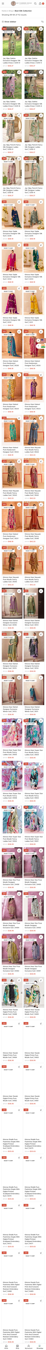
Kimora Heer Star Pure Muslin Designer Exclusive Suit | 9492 (11, 968)
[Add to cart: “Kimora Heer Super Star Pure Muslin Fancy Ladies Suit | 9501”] (41, 807)
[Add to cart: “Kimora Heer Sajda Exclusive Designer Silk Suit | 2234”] (19, 245)
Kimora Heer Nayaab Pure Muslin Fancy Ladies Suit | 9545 (11, 579)
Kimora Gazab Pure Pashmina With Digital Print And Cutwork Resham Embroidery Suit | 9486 (11, 1286)
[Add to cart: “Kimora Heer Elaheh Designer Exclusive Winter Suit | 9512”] (19, 678)
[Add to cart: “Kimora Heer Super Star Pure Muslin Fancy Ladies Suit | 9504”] (41, 721)
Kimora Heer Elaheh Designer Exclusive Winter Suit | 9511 (32, 709)
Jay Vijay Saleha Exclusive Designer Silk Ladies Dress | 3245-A (33, 104)
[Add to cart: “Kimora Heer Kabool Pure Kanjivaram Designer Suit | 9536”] (19, 332)
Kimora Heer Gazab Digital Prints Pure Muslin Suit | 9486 (10, 1012)
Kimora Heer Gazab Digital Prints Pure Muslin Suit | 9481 (32, 1098)
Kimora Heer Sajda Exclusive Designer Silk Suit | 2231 (33, 320)
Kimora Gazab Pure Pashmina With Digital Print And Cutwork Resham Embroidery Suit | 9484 (11, 1334)
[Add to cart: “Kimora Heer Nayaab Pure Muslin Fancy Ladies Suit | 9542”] (41, 461)
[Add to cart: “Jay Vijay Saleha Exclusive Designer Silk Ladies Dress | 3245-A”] (41, 72)
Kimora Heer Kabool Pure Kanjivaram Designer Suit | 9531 (10, 536)
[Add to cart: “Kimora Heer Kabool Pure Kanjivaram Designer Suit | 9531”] (19, 505)
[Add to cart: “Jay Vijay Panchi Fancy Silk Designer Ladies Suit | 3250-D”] (19, 115)
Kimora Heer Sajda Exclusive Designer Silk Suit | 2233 (33, 277)
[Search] (35, 3)
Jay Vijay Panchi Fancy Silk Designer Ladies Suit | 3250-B (12, 190)
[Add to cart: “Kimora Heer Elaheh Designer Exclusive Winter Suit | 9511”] (41, 678)
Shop (11, 11)
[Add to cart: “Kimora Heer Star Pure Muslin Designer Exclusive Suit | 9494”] (19, 894)
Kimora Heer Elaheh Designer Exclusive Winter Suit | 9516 (10, 623)
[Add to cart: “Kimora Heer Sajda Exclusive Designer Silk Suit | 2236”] (19, 202)
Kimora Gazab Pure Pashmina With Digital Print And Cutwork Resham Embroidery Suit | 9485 (33, 1286)
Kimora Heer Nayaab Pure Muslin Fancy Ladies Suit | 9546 (33, 536)
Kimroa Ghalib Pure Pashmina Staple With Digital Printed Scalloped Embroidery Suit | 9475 (33, 1143)
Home (4, 11)
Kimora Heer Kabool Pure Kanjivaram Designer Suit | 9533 (33, 406)
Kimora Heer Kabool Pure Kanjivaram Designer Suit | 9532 (11, 450)
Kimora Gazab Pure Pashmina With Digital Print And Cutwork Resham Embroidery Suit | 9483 (33, 1334)
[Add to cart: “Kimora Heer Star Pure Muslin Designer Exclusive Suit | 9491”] (41, 937)
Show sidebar (10, 22)
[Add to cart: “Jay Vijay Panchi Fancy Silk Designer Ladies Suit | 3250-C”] (41, 115)
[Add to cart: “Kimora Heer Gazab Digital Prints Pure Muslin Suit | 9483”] (41, 1023)
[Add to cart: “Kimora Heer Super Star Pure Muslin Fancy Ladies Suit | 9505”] (19, 721)
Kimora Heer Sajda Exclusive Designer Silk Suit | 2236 (11, 233)
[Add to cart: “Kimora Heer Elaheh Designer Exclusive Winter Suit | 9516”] (19, 591)
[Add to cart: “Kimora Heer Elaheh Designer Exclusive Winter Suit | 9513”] (41, 591)
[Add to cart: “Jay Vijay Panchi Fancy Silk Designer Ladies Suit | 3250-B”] (19, 159)
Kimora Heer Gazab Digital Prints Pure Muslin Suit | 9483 (32, 1055)
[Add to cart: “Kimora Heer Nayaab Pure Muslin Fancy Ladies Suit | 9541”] (41, 548)
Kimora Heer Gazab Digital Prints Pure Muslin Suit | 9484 (10, 1055)
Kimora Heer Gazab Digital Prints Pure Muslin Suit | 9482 (10, 1098)
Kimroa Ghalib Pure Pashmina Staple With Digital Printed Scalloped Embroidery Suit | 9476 (11, 1143)
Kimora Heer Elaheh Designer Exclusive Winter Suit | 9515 (10, 666)
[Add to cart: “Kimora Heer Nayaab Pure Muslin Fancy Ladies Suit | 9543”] (19, 461)
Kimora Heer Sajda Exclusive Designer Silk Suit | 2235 (33, 233)
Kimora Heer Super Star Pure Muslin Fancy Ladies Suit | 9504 (34, 752)
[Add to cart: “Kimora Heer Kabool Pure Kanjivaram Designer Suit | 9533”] (41, 375)
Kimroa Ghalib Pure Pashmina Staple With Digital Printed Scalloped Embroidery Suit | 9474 (11, 1191)
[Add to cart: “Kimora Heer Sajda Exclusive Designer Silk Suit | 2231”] (41, 288)
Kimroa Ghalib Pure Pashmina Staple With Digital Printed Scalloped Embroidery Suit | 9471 (33, 1239)
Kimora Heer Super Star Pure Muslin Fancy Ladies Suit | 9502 (12, 839)
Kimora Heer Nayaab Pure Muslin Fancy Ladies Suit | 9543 (11, 493)
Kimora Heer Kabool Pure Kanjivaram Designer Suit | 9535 (32, 363)
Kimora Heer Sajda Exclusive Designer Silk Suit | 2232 (11, 320)
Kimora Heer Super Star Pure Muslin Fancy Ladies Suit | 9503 (34, 796)
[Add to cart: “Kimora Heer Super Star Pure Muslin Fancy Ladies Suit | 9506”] (19, 764)
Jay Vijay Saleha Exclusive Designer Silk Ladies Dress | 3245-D (11, 60)
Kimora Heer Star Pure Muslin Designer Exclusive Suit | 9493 (33, 925)
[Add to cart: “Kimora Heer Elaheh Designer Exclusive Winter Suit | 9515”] (19, 634)
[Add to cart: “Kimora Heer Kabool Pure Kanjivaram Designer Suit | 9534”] (19, 375)
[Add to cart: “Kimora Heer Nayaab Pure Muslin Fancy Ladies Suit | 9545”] (19, 548)
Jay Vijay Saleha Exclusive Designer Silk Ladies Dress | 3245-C (33, 60)
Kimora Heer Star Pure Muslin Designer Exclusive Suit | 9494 (11, 925)
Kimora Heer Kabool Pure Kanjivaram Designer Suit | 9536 (11, 363)
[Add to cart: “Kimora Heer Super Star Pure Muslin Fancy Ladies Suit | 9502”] (19, 807)
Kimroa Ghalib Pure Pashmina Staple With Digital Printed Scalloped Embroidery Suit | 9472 (11, 1239)
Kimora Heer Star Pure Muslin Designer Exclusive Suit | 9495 (33, 882)
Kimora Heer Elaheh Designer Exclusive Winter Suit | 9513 (32, 623)
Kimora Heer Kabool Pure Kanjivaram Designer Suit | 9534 (11, 406)
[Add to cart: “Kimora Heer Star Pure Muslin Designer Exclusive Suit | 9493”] (41, 894)
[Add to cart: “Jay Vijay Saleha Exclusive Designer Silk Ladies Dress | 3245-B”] (19, 72)
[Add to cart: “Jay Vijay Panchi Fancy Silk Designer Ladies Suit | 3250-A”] (41, 159)
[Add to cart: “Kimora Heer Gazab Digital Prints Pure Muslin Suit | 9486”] (19, 980)
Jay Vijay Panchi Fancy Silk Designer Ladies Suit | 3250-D (12, 147)
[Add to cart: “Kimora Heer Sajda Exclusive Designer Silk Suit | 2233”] (41, 245)
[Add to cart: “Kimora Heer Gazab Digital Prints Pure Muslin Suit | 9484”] (19, 1023)
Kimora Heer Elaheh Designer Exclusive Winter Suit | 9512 (10, 709)
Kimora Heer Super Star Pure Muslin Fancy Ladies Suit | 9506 (12, 796)
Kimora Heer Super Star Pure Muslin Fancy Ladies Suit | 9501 (34, 839)
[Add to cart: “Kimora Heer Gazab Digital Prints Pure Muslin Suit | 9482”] (19, 1067)
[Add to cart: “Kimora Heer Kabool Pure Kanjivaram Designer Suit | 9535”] (41, 332)
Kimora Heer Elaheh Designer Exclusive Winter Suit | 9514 (32, 666)
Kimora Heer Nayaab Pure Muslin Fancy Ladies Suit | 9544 (33, 450)
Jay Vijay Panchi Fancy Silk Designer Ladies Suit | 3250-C (33, 147)
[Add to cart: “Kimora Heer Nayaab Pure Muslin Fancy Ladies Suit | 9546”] (41, 505)
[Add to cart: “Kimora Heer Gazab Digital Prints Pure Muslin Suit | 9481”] (41, 1067)
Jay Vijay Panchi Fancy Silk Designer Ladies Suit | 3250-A (33, 190)
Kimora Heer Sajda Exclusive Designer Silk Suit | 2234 (11, 277)
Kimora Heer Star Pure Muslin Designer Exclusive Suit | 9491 (33, 968)
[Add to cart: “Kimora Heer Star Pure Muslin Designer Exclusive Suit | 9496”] (19, 850)
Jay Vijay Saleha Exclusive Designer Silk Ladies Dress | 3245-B (11, 104)
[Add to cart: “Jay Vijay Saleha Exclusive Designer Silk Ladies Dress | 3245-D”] (19, 29)
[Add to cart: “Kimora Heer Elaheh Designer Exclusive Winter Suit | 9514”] (41, 634)
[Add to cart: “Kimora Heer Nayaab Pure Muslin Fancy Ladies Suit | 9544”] (41, 418)
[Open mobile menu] (3, 3)
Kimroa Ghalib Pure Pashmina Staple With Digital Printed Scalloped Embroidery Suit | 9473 (33, 1191)
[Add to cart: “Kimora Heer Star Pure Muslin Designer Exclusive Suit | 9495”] (41, 850)
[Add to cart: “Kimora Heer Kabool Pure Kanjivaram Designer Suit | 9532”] (19, 418)
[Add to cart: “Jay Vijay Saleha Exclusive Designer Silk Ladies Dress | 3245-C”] (41, 29)
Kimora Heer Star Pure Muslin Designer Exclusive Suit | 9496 (11, 882)
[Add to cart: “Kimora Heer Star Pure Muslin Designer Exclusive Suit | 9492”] (19, 937)
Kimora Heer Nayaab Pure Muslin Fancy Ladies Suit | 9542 (33, 493)
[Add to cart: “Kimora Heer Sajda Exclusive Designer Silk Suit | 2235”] (41, 202)
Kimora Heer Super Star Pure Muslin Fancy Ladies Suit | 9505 (12, 752)
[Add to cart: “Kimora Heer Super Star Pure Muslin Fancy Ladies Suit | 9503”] (41, 764)
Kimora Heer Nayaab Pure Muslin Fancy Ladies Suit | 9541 (33, 579)
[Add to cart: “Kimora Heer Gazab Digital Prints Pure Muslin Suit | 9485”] (41, 980)
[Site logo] (21, 3)
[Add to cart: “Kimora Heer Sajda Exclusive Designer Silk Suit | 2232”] (19, 288)
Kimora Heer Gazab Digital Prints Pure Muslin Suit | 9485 (32, 1012)
